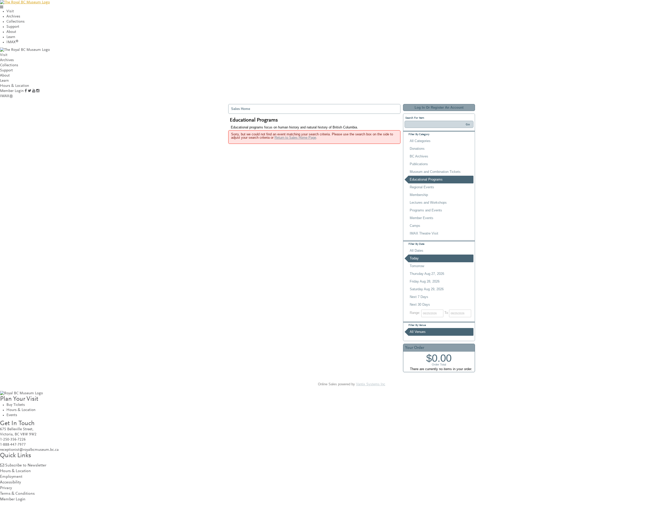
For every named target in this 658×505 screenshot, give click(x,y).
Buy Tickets (15, 405)
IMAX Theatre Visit (424, 233)
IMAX (12, 42)
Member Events (421, 218)
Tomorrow (417, 266)
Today (414, 258)
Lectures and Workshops (428, 202)
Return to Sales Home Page (295, 137)
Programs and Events (426, 210)
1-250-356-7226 (13, 440)
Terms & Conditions (17, 494)
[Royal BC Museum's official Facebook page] (26, 91)
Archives (13, 16)
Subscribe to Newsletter (25, 465)
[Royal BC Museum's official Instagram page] (37, 91)
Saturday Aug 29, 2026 (427, 289)
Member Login (12, 91)
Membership (419, 195)
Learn (10, 37)
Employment (11, 477)
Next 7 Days (419, 297)
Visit (10, 11)
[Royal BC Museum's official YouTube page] (33, 91)
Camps (415, 226)
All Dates (416, 250)
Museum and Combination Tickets (435, 172)
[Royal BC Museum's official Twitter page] (29, 91)
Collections (15, 22)
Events (11, 415)
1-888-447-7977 (13, 445)
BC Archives (419, 156)
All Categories (420, 141)
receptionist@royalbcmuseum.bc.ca (29, 450)
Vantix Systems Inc (370, 384)
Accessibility (10, 482)
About (11, 32)
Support (12, 27)
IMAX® (6, 96)
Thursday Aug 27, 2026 (427, 274)
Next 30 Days (420, 304)
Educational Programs (426, 179)
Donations (417, 149)
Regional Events (422, 187)
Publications (419, 164)
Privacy (6, 488)
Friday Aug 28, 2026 (425, 281)
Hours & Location (14, 86)
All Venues (418, 332)
